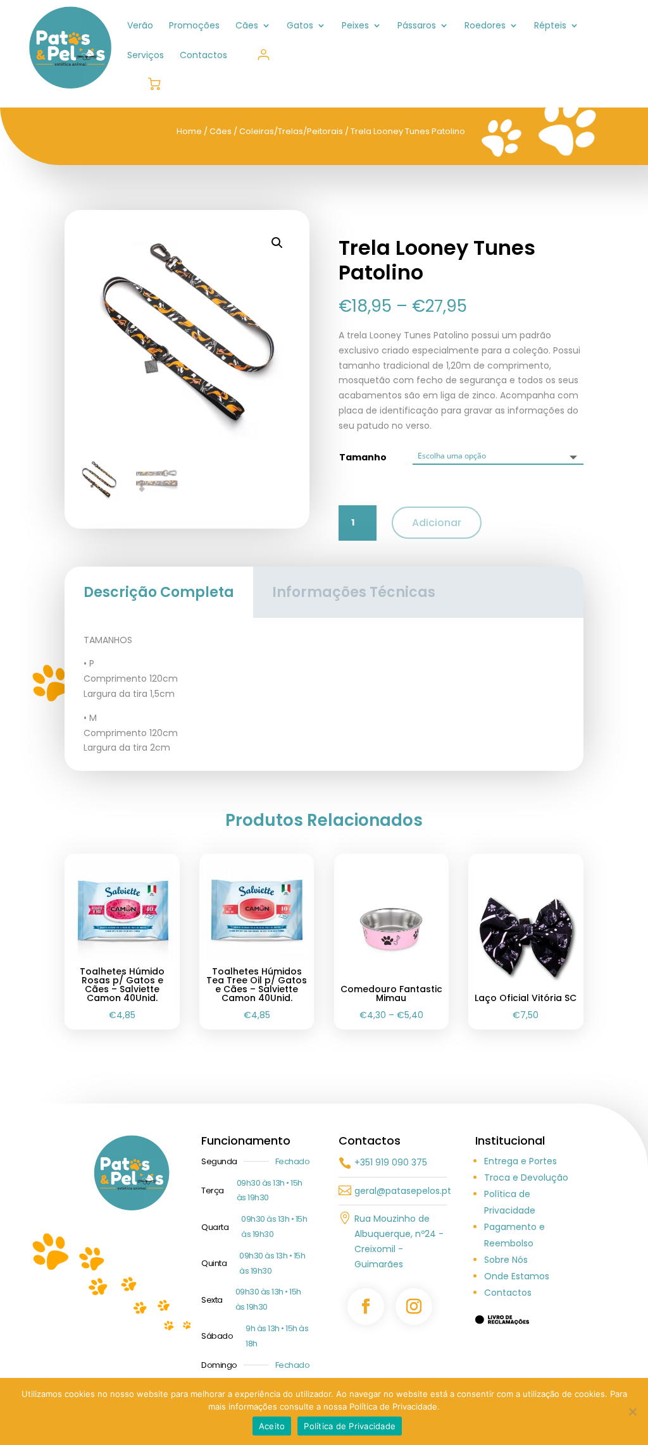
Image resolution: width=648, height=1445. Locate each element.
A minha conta (263, 54)
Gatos (300, 26)
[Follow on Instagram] (414, 1306)
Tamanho (363, 457)
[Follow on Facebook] (365, 1306)
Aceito (272, 1426)
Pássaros (416, 26)
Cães (246, 26)
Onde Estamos (516, 1276)
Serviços (145, 56)
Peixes (355, 26)
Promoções (194, 26)
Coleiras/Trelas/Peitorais (291, 131)
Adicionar (436, 522)
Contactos (203, 56)
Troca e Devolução (526, 1177)
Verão (140, 26)
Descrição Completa (159, 592)
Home (189, 131)
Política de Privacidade (350, 1426)
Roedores (485, 26)
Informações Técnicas (353, 592)
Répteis (550, 26)
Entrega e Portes (520, 1161)
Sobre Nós (506, 1259)
